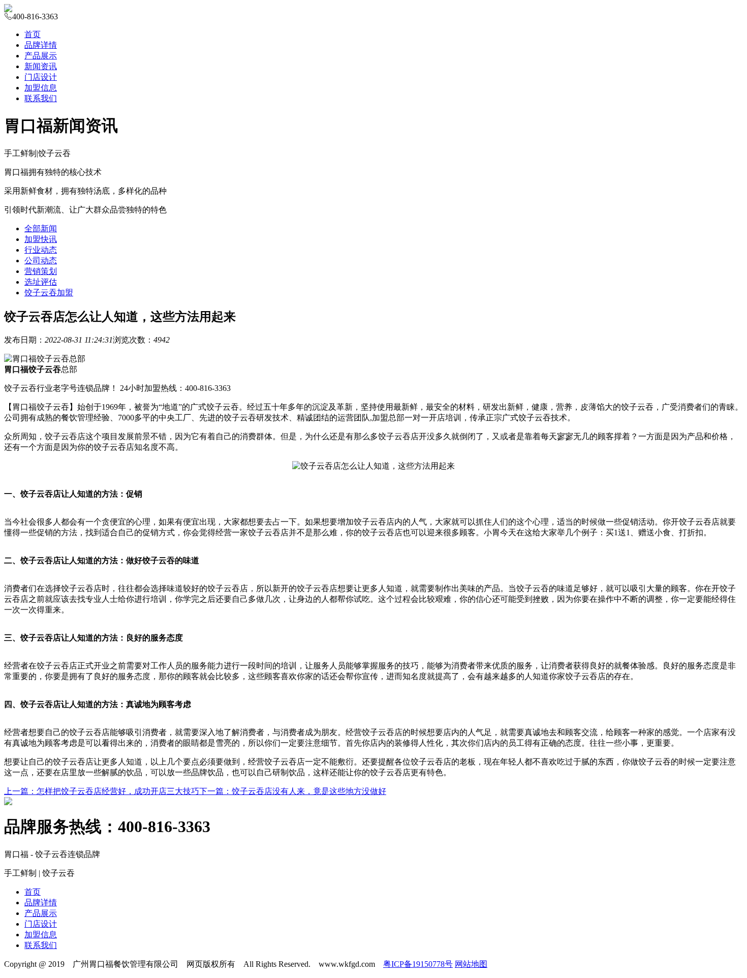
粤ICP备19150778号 (418, 964)
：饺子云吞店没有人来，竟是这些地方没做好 (292, 791)
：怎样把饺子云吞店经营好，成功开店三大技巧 (101, 791)
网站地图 (471, 964)
